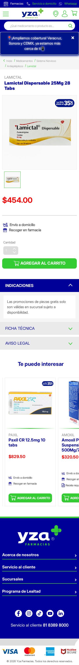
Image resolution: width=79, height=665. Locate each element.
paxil (13, 435)
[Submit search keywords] (71, 25)
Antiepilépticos (15, 66)
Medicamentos (24, 61)
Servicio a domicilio (44, 3)
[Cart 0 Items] (74, 12)
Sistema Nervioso (46, 61)
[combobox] (35, 25)
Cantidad (9, 242)
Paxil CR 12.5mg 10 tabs (27, 443)
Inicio (9, 61)
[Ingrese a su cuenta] (65, 13)
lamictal (13, 77)
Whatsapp (70, 3)
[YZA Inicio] (32, 13)
